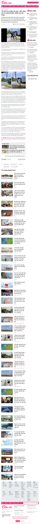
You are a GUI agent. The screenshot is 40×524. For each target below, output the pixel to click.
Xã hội (22, 495)
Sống (10, 5)
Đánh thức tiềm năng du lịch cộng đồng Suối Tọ (32, 50)
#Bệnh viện (19, 341)
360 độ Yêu (17, 486)
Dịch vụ (28, 497)
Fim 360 (25, 6)
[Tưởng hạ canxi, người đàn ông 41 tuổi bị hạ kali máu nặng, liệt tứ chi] (7, 337)
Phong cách (11, 485)
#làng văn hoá (20, 313)
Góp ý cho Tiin (22, 159)
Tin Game (35, 493)
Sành (28, 492)
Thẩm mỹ (10, 494)
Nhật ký (16, 483)
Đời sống (22, 493)
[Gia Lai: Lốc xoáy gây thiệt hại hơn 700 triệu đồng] (7, 267)
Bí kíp (22, 487)
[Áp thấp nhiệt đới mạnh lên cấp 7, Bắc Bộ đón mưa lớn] (7, 347)
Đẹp (33, 5)
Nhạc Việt (35, 483)
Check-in (10, 486)
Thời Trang (11, 493)
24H (22, 5)
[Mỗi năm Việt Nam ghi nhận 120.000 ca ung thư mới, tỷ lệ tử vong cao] (7, 300)
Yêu (14, 5)
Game (34, 492)
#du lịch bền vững (20, 323)
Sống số (28, 495)
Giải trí (22, 494)
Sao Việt (4, 483)
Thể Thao (4, 493)
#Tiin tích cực (4, 9)
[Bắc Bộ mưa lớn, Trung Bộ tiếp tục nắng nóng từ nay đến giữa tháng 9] (7, 213)
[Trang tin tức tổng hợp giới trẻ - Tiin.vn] (6, 2)
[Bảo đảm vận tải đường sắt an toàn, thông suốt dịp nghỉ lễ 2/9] (7, 292)
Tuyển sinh (23, 483)
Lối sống (10, 483)
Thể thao (22, 497)
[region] (13, 35)
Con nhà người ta (22, 486)
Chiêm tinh (17, 493)
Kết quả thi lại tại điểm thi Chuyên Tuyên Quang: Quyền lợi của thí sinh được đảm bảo (33, 36)
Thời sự (4, 494)
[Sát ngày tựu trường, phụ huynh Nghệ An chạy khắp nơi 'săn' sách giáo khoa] (7, 231)
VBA (10, 487)
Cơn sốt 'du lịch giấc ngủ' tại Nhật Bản (33, 32)
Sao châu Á (5, 485)
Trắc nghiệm (17, 494)
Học (18, 5)
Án (3, 495)
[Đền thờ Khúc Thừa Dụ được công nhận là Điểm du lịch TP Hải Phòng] (7, 176)
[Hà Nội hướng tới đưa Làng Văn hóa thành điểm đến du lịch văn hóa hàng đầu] (7, 310)
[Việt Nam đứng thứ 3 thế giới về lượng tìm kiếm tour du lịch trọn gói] (7, 319)
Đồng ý (17, 521)
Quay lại (4, 159)
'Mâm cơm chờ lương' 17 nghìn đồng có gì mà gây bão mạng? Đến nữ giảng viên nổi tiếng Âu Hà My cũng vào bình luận (13, 139)
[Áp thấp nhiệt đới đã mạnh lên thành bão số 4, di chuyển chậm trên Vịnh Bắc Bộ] (7, 241)
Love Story (17, 485)
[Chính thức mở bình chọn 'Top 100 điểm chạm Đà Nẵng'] (7, 250)
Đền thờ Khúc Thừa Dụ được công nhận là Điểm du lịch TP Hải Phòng (32, 44)
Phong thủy (17, 497)
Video (22, 492)
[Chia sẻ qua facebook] (8, 159)
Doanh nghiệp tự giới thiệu (29, 499)
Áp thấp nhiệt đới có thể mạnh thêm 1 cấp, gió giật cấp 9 (33, 14)
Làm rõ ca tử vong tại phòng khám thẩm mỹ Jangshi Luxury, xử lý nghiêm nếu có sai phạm (32, 57)
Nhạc (29, 5)
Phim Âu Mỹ (29, 485)
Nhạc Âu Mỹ (35, 487)
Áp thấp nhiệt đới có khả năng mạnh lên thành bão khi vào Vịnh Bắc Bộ (33, 23)
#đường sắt (19, 295)
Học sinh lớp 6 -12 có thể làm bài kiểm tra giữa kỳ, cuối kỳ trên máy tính (33, 28)
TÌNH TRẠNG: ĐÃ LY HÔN (32, 78)
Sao (6, 5)
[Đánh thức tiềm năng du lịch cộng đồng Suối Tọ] (7, 185)
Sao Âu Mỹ (5, 486)
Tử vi (16, 495)
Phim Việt (29, 483)
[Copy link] (10, 159)
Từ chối (22, 521)
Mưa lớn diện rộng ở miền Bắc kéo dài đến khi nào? (33, 18)
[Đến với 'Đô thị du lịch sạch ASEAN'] (7, 284)
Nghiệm (16, 492)
